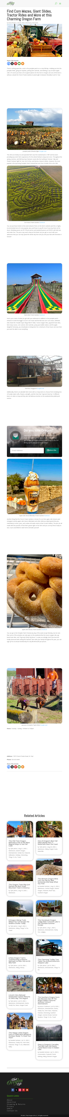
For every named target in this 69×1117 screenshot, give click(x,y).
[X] (12, 63)
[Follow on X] (16, 1089)
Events (27, 1003)
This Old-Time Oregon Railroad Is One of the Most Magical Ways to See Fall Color (19, 843)
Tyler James (13, 848)
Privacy (10, 1106)
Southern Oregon (43, 893)
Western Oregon (52, 1056)
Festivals (40, 1013)
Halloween (12, 855)
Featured (27, 853)
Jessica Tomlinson (44, 1006)
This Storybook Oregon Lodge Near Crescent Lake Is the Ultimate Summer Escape (49, 922)
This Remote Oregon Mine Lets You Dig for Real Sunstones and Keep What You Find (48, 881)
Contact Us (12, 1111)
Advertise (11, 1102)
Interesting (24, 855)
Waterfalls (41, 851)
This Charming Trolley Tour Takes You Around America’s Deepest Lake (49, 961)
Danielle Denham (15, 1040)
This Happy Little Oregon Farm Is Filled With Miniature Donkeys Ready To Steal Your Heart (20, 1035)
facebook (42, 222)
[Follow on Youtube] (27, 1089)
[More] (22, 63)
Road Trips (52, 890)
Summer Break (47, 1015)
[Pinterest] (15, 63)
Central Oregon (49, 888)
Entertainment (13, 853)
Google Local (42, 151)
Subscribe (52, 450)
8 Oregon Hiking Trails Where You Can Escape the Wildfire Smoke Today (19, 921)
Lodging (43, 932)
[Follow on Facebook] (12, 1089)
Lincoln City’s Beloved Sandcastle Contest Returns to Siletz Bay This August (19, 996)
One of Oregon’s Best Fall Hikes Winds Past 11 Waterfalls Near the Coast (48, 842)
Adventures (28, 23)
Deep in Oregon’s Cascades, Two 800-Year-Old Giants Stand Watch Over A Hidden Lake (48, 1046)
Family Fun (21, 853)
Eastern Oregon (20, 851)
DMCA (10, 1109)
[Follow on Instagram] (20, 1089)
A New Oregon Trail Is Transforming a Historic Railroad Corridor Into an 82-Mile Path (20, 960)
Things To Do (13, 857)
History (22, 967)
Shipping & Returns (16, 1104)
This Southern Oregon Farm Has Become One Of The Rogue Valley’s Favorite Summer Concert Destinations (48, 1000)
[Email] (19, 63)
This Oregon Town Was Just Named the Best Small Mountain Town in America (19, 886)
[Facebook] (8, 63)
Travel (19, 857)
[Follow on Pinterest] (23, 1089)
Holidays (17, 855)
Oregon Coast (24, 1005)
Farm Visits (35, 23)
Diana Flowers (12, 23)
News (17, 1005)
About (10, 1100)
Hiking (17, 928)
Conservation (41, 1054)
